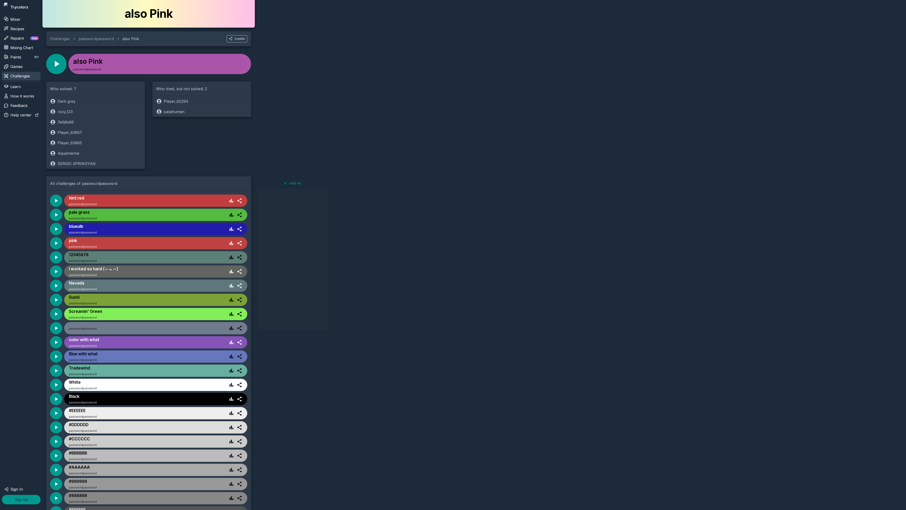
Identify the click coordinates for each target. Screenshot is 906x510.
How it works (22, 96)
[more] (239, 201)
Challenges (20, 76)
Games (16, 66)
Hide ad (295, 183)
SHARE (240, 39)
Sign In (16, 489)
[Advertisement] (292, 259)
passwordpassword (96, 38)
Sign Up (21, 499)
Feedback (19, 105)
